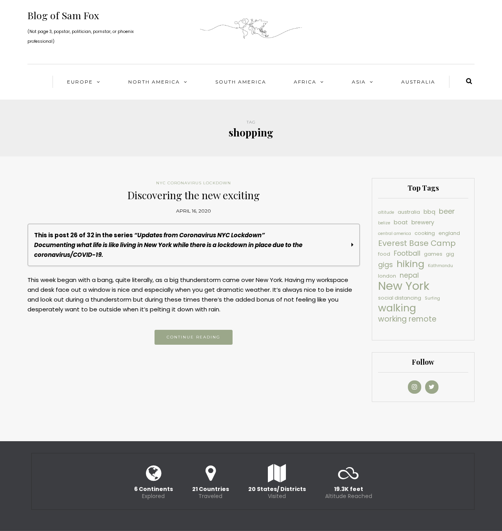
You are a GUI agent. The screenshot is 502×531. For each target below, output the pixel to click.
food (384, 254)
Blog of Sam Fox (63, 15)
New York (403, 286)
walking (397, 308)
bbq (429, 212)
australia (409, 212)
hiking (410, 264)
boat (401, 222)
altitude (386, 212)
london (387, 276)
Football (407, 253)
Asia (359, 82)
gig (450, 254)
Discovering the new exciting (193, 195)
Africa (305, 82)
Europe (80, 82)
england (449, 233)
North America (154, 82)
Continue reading (193, 337)
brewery (422, 222)
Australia (418, 82)
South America (240, 82)
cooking (425, 233)
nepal (409, 275)
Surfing (432, 298)
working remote (407, 319)
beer (447, 211)
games (433, 254)
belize (384, 223)
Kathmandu (440, 266)
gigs (385, 264)
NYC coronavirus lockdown (193, 182)
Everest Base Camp (417, 243)
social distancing (399, 298)
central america (394, 233)
